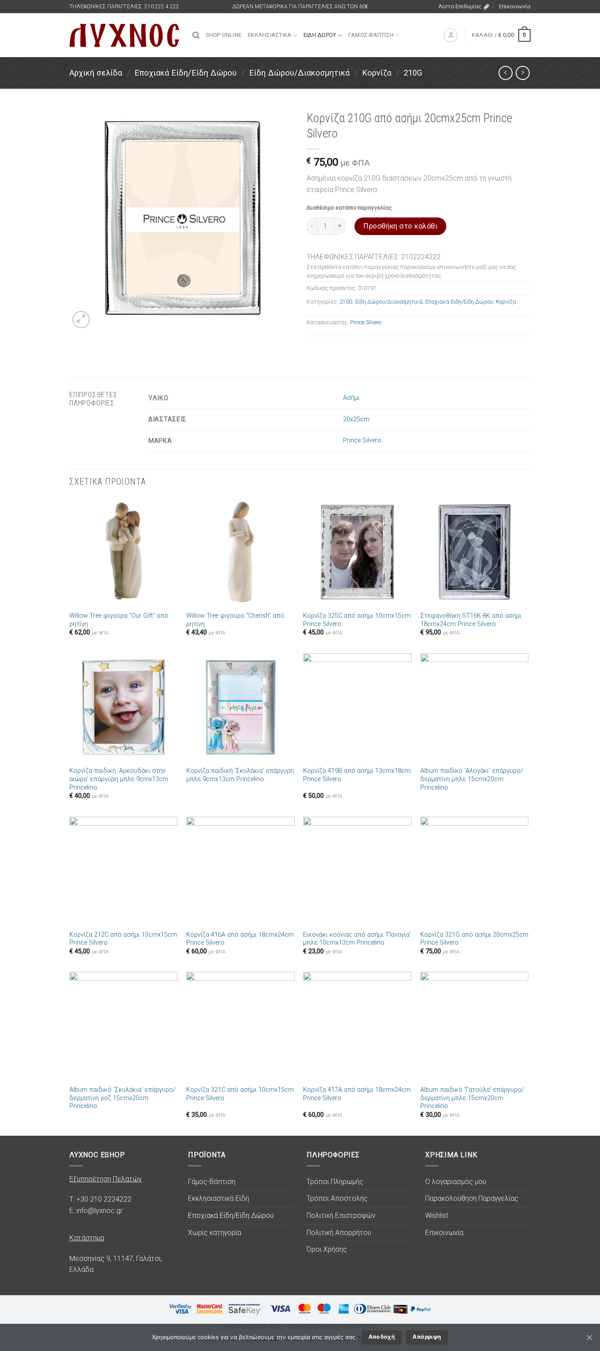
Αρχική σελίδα (95, 72)
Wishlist (436, 1215)
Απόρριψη (426, 1336)
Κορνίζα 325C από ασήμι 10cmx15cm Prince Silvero (357, 620)
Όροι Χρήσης (327, 1249)
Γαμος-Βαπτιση (371, 35)
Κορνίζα (376, 72)
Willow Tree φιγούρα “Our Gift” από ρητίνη (118, 620)
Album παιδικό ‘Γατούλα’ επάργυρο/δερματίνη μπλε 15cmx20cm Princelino (472, 1098)
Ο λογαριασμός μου (455, 1181)
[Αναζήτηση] (195, 35)
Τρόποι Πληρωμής (335, 1181)
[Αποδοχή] (589, 1337)
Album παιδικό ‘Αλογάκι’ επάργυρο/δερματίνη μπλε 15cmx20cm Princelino (471, 779)
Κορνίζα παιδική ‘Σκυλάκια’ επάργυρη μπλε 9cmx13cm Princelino (240, 775)
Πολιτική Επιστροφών (341, 1215)
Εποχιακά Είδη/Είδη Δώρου (185, 72)
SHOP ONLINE (224, 35)
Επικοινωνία (515, 6)
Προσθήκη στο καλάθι (400, 226)
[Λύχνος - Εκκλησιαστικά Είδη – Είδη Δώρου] (124, 35)
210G (413, 72)
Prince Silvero (365, 322)
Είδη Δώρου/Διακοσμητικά (299, 72)
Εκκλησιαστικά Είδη (218, 1198)
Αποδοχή (382, 1336)
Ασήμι (351, 398)
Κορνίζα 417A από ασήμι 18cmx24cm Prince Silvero (357, 1094)
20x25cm (356, 419)
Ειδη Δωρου (320, 35)
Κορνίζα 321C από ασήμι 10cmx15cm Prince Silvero (240, 1094)
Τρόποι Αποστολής (337, 1198)
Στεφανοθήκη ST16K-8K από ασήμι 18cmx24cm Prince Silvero (470, 620)
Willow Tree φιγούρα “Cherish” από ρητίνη (235, 620)
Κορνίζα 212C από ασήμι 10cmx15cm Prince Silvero (123, 939)
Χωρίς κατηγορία (214, 1232)
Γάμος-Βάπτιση (211, 1181)
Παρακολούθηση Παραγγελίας (471, 1198)
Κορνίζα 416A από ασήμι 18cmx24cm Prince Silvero (240, 939)
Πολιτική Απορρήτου (339, 1232)
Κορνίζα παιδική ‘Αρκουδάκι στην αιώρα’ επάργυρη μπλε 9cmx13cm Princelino (118, 779)
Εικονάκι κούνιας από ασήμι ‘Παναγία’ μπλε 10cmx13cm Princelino (357, 939)
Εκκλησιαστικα (269, 35)
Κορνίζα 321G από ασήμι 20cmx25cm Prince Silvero (474, 939)
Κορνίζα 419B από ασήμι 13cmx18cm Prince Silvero (357, 775)
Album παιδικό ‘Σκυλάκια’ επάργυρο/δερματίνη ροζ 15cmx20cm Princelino (122, 1098)
